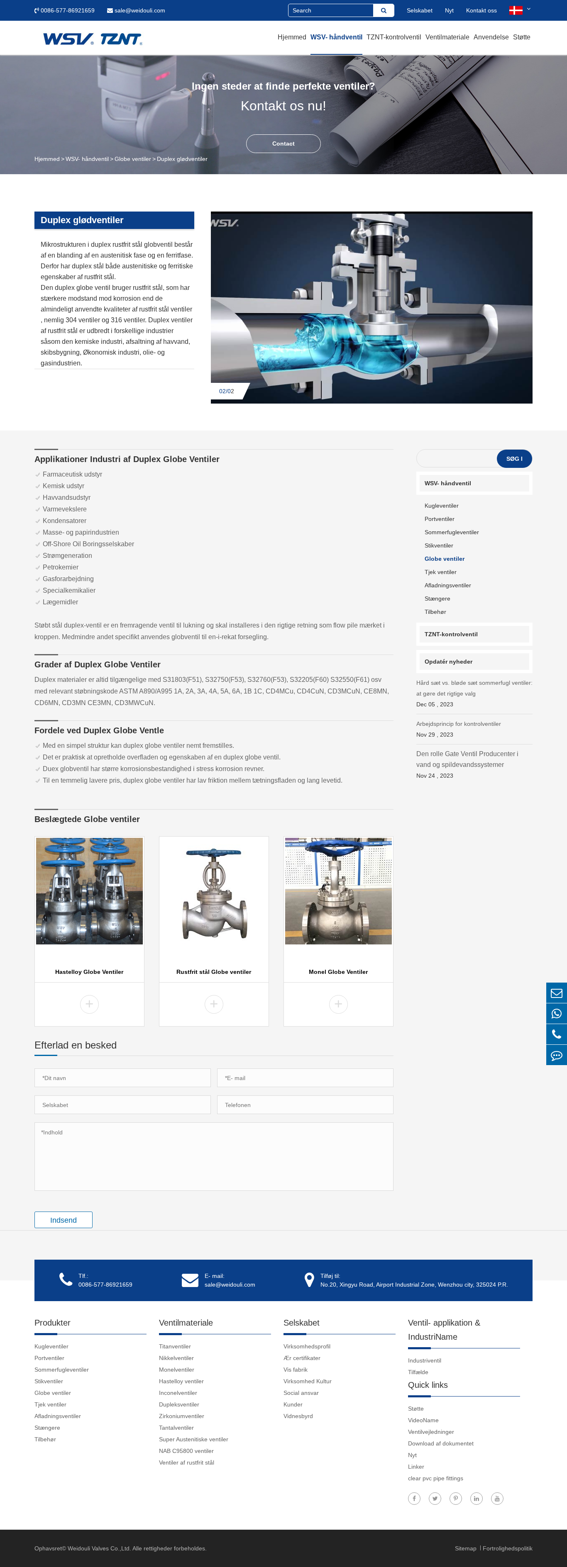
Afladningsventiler (448, 585)
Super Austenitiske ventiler (193, 1439)
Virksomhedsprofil (307, 1346)
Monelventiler (176, 1369)
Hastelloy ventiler (181, 1381)
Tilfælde (418, 1372)
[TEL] (556, 1034)
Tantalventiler (176, 1427)
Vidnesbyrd (298, 1416)
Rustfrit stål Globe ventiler (213, 971)
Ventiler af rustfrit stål (186, 1462)
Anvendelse (491, 37)
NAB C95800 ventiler (186, 1451)
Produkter (52, 1322)
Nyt (449, 10)
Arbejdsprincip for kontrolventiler (458, 729)
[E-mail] (556, 993)
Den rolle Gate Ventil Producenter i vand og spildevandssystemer (467, 764)
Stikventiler (439, 545)
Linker (416, 1466)
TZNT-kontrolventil (394, 37)
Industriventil (424, 1360)
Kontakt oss (481, 10)
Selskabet (420, 10)
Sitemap (466, 1548)
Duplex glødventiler (182, 159)
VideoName (423, 1420)
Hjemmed (292, 37)
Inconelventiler (178, 1392)
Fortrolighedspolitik (508, 1548)
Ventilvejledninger (431, 1431)
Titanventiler (175, 1346)
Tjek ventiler (441, 572)
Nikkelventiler (176, 1358)
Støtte (521, 37)
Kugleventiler (442, 505)
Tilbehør (435, 611)
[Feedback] (556, 1055)
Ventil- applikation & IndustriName (444, 1329)
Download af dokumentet (441, 1443)
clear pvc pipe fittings (435, 1478)
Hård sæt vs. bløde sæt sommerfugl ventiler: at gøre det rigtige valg (474, 693)
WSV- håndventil (336, 37)
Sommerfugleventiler (452, 532)
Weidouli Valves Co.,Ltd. (99, 1548)
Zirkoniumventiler (181, 1416)
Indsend (63, 1220)
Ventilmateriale (447, 37)
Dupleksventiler (179, 1404)
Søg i (514, 458)
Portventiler (440, 519)
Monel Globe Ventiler (338, 971)
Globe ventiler (133, 159)
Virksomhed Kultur (308, 1381)
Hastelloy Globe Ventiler (89, 971)
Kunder (293, 1404)
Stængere (437, 598)
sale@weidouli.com (139, 10)
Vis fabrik (296, 1369)
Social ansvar (301, 1392)
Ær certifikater (302, 1358)
